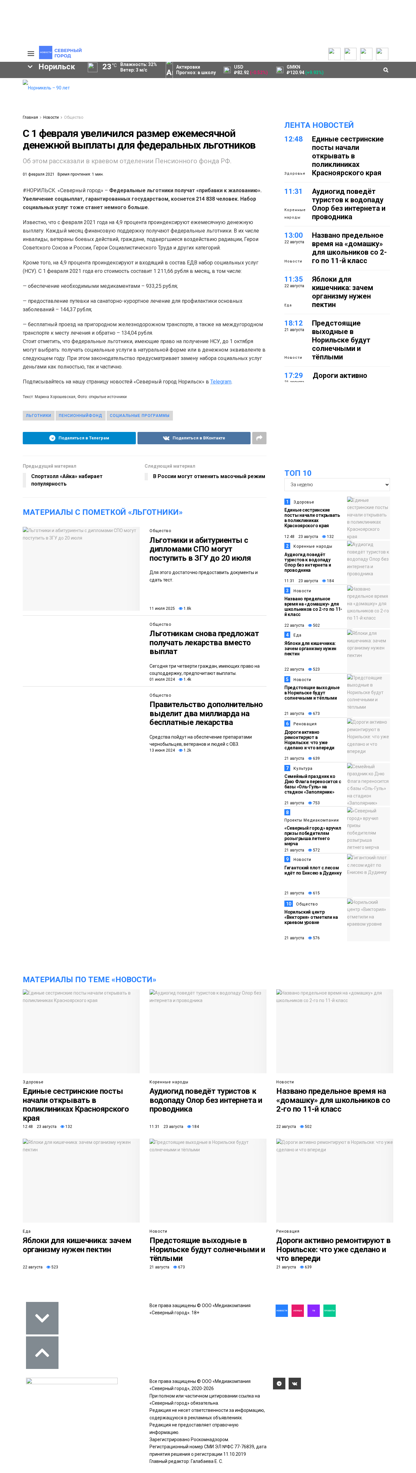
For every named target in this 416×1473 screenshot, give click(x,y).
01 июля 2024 (162, 679)
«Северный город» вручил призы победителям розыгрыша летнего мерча (312, 835)
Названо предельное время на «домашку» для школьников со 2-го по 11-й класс (349, 248)
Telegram (220, 382)
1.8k (187, 608)
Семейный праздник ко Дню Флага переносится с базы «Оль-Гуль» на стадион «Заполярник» (312, 784)
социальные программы (140, 415)
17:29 (293, 375)
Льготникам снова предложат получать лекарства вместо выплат (204, 642)
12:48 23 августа (301, 536)
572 (316, 850)
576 (316, 938)
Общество (73, 117)
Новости (51, 117)
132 (330, 536)
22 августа (294, 625)
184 (330, 581)
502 (316, 625)
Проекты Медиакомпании (311, 820)
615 (316, 893)
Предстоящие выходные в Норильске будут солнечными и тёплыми (341, 340)
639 (316, 758)
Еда (288, 305)
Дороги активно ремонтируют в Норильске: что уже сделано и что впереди (309, 740)
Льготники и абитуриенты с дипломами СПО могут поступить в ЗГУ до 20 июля (200, 549)
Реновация (305, 724)
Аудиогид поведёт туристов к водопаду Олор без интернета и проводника (348, 204)
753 (316, 803)
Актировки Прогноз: (196, 69)
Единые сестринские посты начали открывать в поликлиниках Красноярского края (348, 156)
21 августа (294, 713)
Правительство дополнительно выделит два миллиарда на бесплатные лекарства (206, 713)
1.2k (187, 750)
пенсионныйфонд (80, 415)
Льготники (38, 415)
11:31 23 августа (301, 581)
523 (316, 669)
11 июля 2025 (162, 608)
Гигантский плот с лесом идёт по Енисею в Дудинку (312, 870)
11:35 (293, 279)
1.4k (187, 679)
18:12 (293, 323)
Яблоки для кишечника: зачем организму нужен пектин (342, 292)
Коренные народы (295, 213)
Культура (303, 768)
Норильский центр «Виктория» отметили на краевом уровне (311, 917)
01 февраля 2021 (39, 174)
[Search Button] (7, 240)
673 (316, 713)
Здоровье (295, 173)
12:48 (293, 139)
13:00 (293, 235)
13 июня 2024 (162, 750)
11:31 (293, 191)
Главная (30, 117)
